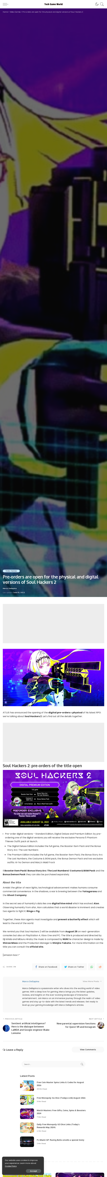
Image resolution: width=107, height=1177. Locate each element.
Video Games (11, 571)
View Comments (88, 1049)
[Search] (101, 4)
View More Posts (91, 981)
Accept (33, 1171)
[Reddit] (100, 966)
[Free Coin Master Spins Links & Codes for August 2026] (27, 1085)
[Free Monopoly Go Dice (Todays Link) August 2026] (27, 1099)
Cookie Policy (11, 1166)
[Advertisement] (53, 623)
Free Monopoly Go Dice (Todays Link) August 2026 (61, 1098)
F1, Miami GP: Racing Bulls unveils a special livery (60, 1140)
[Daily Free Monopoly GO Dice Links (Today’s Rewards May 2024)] (27, 1127)
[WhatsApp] (91, 966)
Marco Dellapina (10, 588)
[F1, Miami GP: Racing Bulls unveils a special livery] (27, 1141)
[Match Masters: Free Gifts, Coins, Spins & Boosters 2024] (27, 1113)
